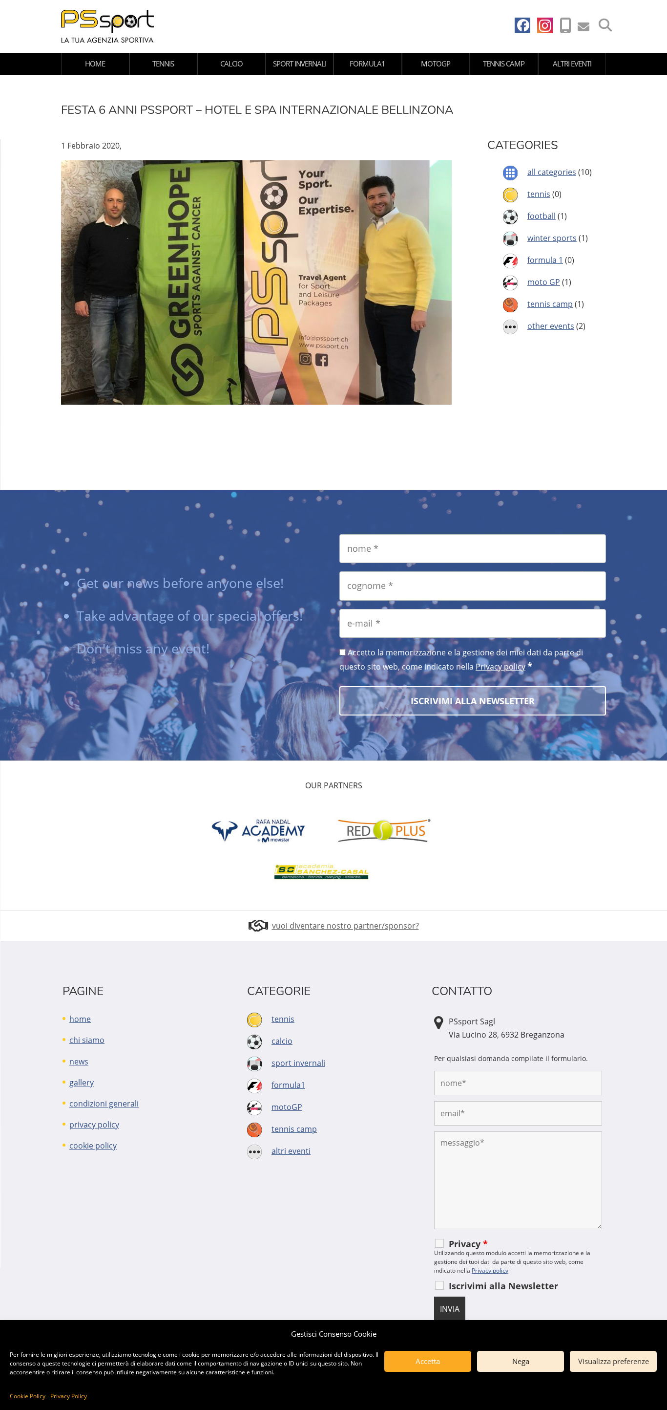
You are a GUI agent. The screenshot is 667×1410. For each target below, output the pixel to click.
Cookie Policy (27, 1396)
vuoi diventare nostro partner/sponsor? (345, 925)
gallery (81, 1082)
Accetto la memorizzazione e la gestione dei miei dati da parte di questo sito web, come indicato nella (461, 659)
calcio (231, 63)
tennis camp (503, 63)
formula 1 (545, 260)
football (541, 216)
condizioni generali (104, 1103)
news (78, 1061)
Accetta (428, 1361)
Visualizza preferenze (613, 1361)
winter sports (552, 238)
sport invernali (299, 63)
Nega (520, 1361)
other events (550, 326)
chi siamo (86, 1040)
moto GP (543, 282)
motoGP (435, 63)
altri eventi (572, 63)
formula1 (367, 63)
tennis (163, 63)
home (95, 63)
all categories (551, 172)
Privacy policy (500, 666)
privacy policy (94, 1124)
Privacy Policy (68, 1396)
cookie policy (93, 1145)
